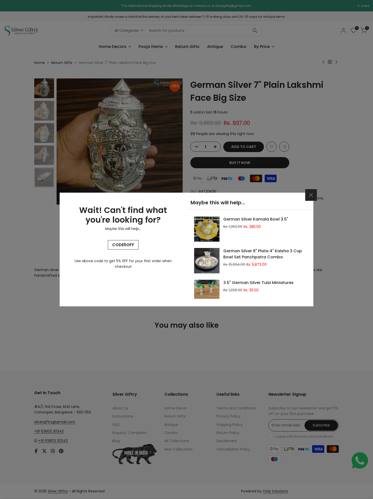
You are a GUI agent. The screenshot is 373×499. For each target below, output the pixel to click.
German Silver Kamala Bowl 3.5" (255, 219)
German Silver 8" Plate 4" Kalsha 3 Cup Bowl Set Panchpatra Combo (262, 254)
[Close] (311, 195)
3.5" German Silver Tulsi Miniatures (258, 283)
